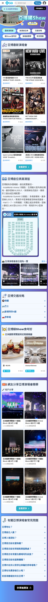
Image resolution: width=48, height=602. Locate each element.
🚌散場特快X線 (9, 311)
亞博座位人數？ (9, 532)
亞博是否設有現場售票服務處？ (16, 549)
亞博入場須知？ (9, 538)
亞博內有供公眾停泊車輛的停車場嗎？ (20, 565)
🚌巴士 (5, 306)
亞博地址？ (7, 527)
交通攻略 (38, 30)
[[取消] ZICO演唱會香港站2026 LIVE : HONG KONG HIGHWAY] (35, 139)
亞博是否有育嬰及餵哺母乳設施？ (17, 554)
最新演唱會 (9, 30)
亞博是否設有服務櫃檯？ (13, 559)
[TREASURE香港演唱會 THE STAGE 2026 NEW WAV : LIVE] (35, 62)
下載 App (38, 3)
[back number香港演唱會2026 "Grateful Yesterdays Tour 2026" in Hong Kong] (13, 139)
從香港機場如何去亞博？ (13, 576)
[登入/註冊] (44, 3)
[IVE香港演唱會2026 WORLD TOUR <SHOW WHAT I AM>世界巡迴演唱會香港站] (13, 62)
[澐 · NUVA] (13, 350)
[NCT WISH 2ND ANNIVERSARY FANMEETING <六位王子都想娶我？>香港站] (35, 100)
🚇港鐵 (5, 300)
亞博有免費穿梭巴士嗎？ (13, 570)
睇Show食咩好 (11, 36)
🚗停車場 (6, 317)
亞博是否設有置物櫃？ (12, 543)
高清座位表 (23, 30)
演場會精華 (26, 36)
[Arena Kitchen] (35, 350)
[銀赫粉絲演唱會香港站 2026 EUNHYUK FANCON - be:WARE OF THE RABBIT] (13, 100)
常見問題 (40, 36)
